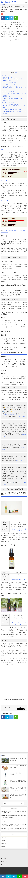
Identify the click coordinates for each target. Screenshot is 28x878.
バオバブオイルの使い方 (8, 91)
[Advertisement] (14, 56)
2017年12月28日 (21, 416)
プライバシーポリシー (7, 864)
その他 (4, 837)
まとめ (4, 114)
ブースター (6, 100)
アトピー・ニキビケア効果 (10, 86)
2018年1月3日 (20, 460)
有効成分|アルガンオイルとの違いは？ (13, 78)
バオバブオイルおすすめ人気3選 (10, 104)
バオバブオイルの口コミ (8, 102)
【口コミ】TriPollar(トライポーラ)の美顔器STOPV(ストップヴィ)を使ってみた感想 (14, 825)
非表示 (15, 72)
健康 (4, 840)
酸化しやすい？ (7, 80)
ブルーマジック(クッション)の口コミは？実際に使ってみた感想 (14, 812)
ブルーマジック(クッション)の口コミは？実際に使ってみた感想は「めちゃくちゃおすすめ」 (14, 829)
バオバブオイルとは (7, 75)
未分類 (4, 843)
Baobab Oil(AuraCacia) (18, 579)
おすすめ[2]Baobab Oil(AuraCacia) (12, 109)
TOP (3, 4)
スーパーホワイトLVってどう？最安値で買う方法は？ (14, 820)
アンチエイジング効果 (9, 84)
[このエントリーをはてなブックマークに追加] (14, 876)
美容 (2, 14)
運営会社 (4, 858)
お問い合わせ (5, 861)
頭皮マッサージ (7, 96)
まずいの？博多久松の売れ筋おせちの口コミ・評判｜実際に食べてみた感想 (14, 816)
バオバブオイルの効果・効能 (9, 82)
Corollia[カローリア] (8, 2)
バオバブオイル (7, 77)
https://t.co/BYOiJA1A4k (10, 414)
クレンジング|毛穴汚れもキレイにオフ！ (14, 98)
